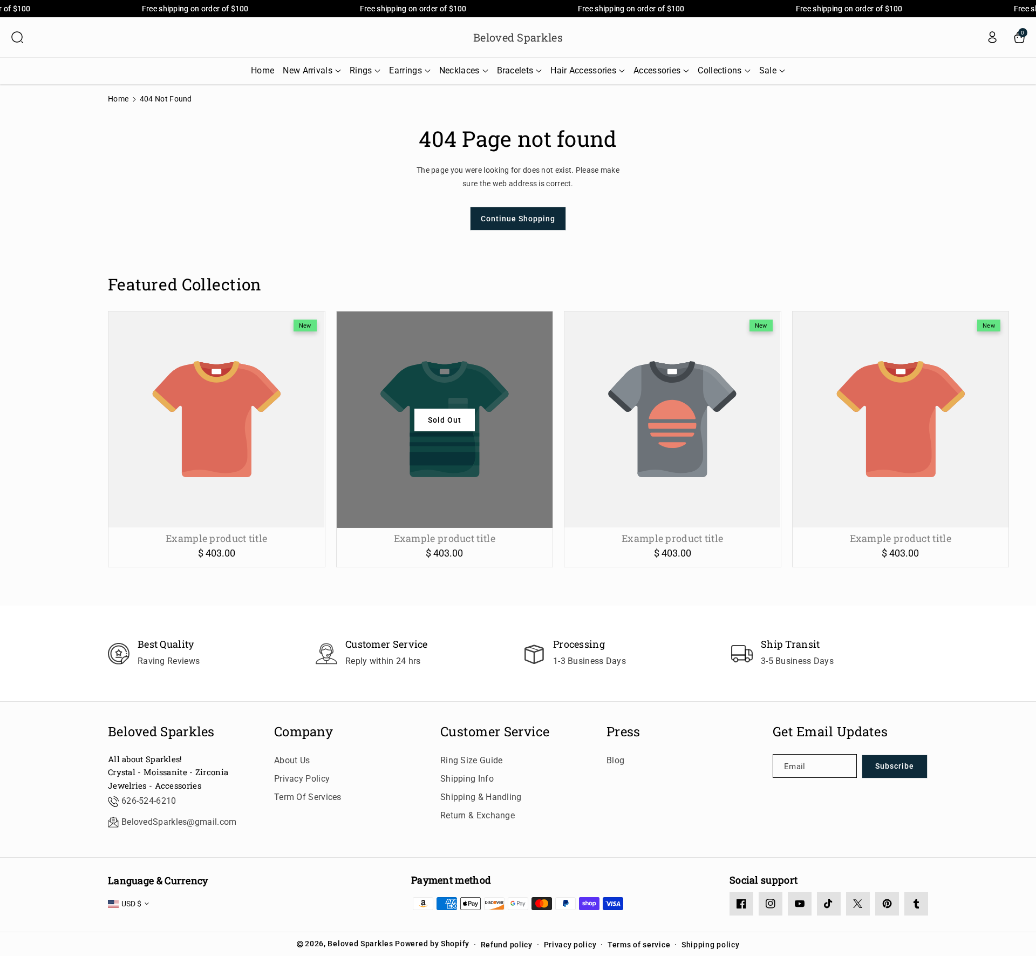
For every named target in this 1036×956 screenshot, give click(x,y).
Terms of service (639, 944)
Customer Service (495, 731)
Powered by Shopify (432, 943)
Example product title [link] (216, 538)
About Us (292, 760)
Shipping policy (710, 944)
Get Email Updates (830, 731)
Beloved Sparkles (161, 731)
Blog (615, 760)
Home (118, 98)
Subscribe (894, 766)
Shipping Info (467, 779)
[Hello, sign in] (992, 37)
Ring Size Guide (471, 760)
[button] (17, 37)
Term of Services (308, 797)
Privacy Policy (302, 779)
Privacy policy (570, 944)
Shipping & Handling (481, 797)
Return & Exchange (477, 815)
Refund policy (507, 944)
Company (303, 731)
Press (623, 731)
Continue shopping (518, 218)
